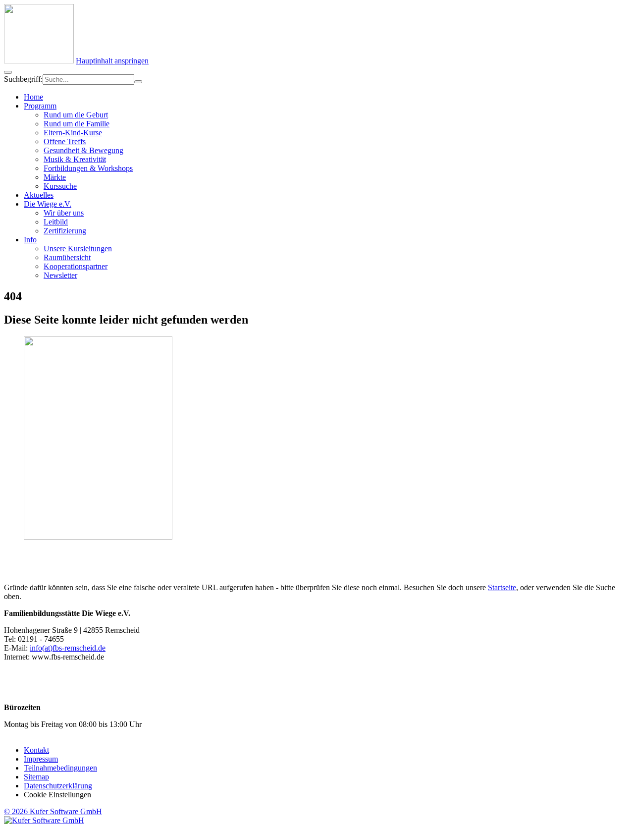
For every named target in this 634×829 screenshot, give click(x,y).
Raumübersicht (67, 257)
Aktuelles (38, 195)
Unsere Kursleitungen (78, 248)
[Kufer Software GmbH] (44, 820)
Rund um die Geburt (76, 115)
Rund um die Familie (76, 123)
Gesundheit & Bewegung (83, 150)
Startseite (502, 587)
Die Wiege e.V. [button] (47, 204)
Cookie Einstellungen (57, 794)
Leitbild (56, 222)
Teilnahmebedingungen (60, 768)
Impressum (41, 759)
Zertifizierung (65, 230)
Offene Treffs (65, 141)
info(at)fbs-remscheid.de (68, 648)
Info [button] (30, 239)
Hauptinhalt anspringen (112, 60)
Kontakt (36, 750)
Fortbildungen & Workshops (88, 168)
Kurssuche (60, 186)
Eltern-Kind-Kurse (73, 132)
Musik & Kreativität (75, 159)
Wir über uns (64, 213)
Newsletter (60, 275)
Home (33, 97)
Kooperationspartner (75, 266)
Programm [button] (40, 106)
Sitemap (36, 777)
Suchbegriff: (23, 79)
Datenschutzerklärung (58, 785)
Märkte (55, 177)
